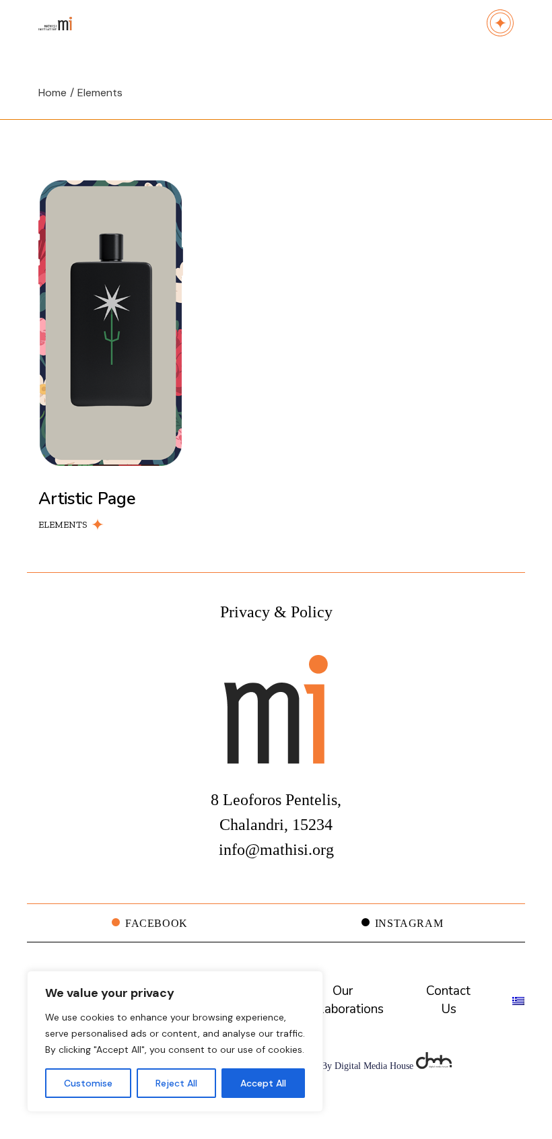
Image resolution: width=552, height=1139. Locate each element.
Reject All (176, 1083)
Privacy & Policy (276, 612)
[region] (175, 1041)
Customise (88, 1083)
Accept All (263, 1083)
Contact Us (448, 1000)
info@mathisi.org (276, 849)
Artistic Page (87, 498)
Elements (63, 524)
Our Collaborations (342, 1000)
